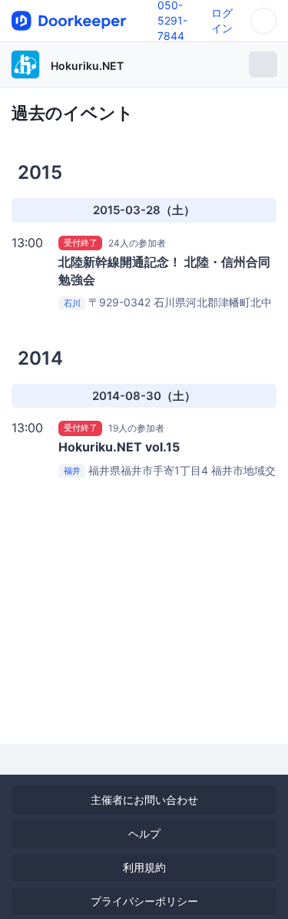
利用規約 (144, 867)
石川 (72, 303)
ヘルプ (144, 833)
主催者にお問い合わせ (144, 799)
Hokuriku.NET (87, 65)
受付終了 (81, 242)
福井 (72, 471)
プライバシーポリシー (144, 900)
